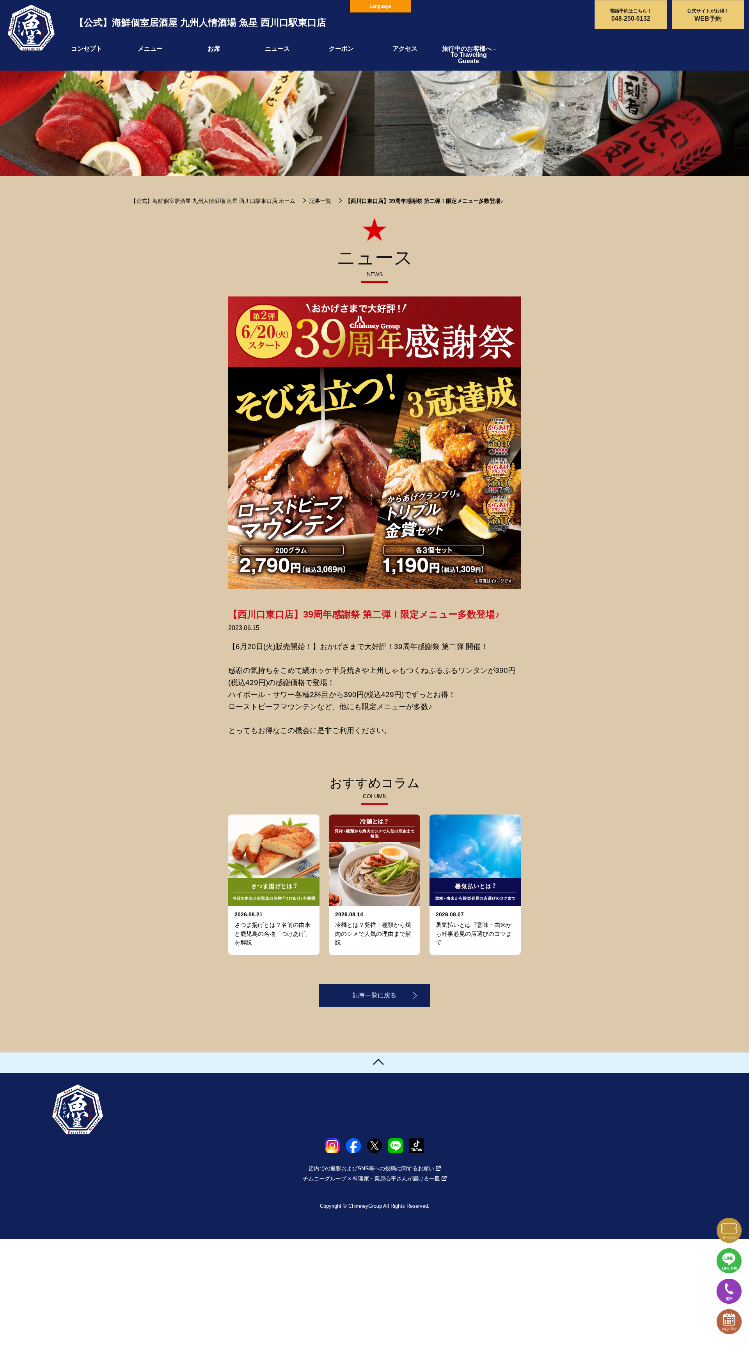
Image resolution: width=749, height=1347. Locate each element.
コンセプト (86, 48)
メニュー (150, 48)
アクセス (404, 48)
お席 (214, 48)
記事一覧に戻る (374, 995)
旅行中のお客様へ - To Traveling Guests (468, 54)
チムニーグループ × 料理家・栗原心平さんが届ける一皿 (371, 1178)
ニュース (277, 48)
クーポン (341, 48)
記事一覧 (320, 201)
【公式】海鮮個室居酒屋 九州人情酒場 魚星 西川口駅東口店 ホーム (213, 201)
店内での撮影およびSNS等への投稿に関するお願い (371, 1168)
